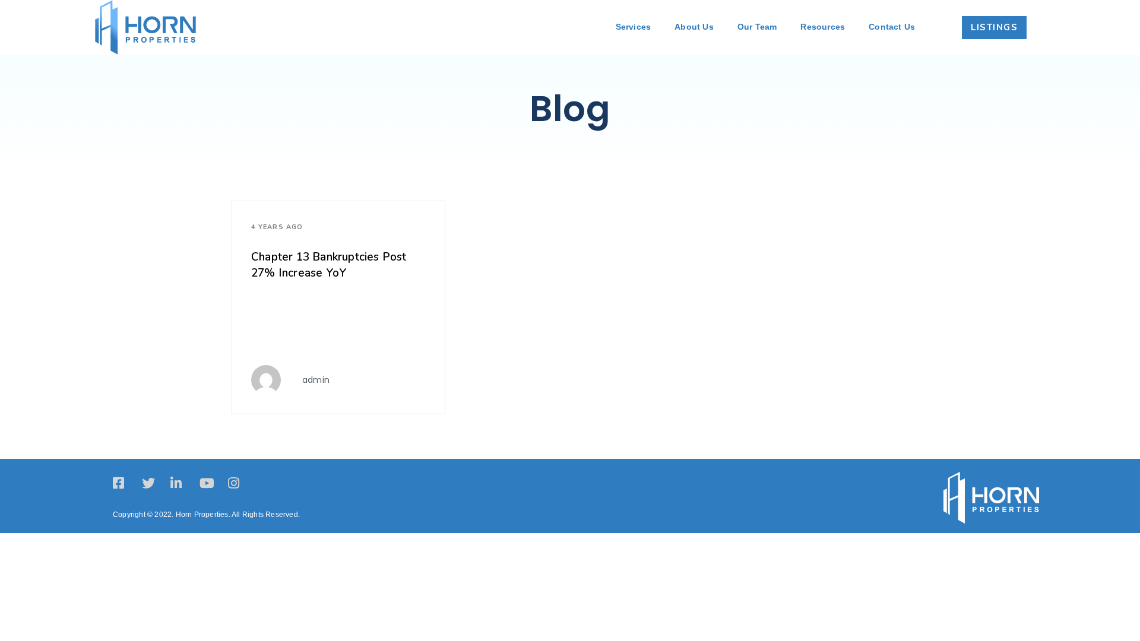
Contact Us (892, 26)
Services (633, 26)
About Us (694, 26)
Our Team (757, 26)
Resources (822, 26)
